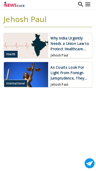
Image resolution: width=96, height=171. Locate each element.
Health (11, 54)
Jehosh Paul (59, 55)
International (15, 83)
